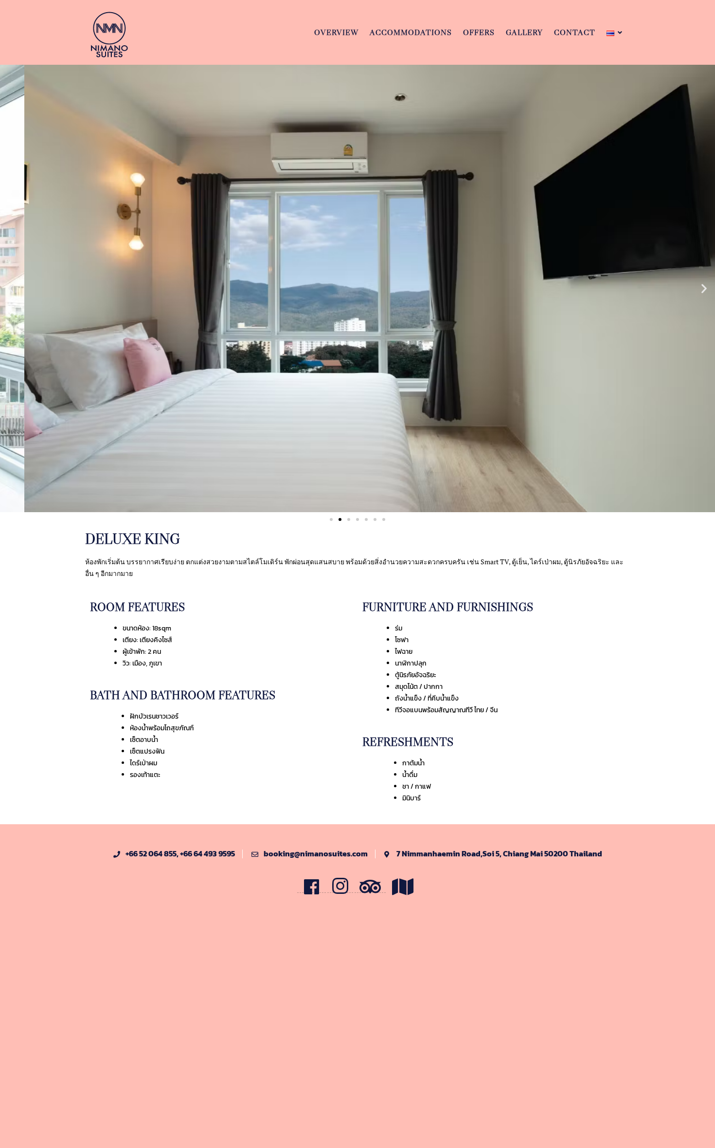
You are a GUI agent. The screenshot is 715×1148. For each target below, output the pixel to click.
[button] (11, 288)
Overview (336, 32)
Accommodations (411, 32)
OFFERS (479, 32)
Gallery (524, 32)
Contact (574, 32)
